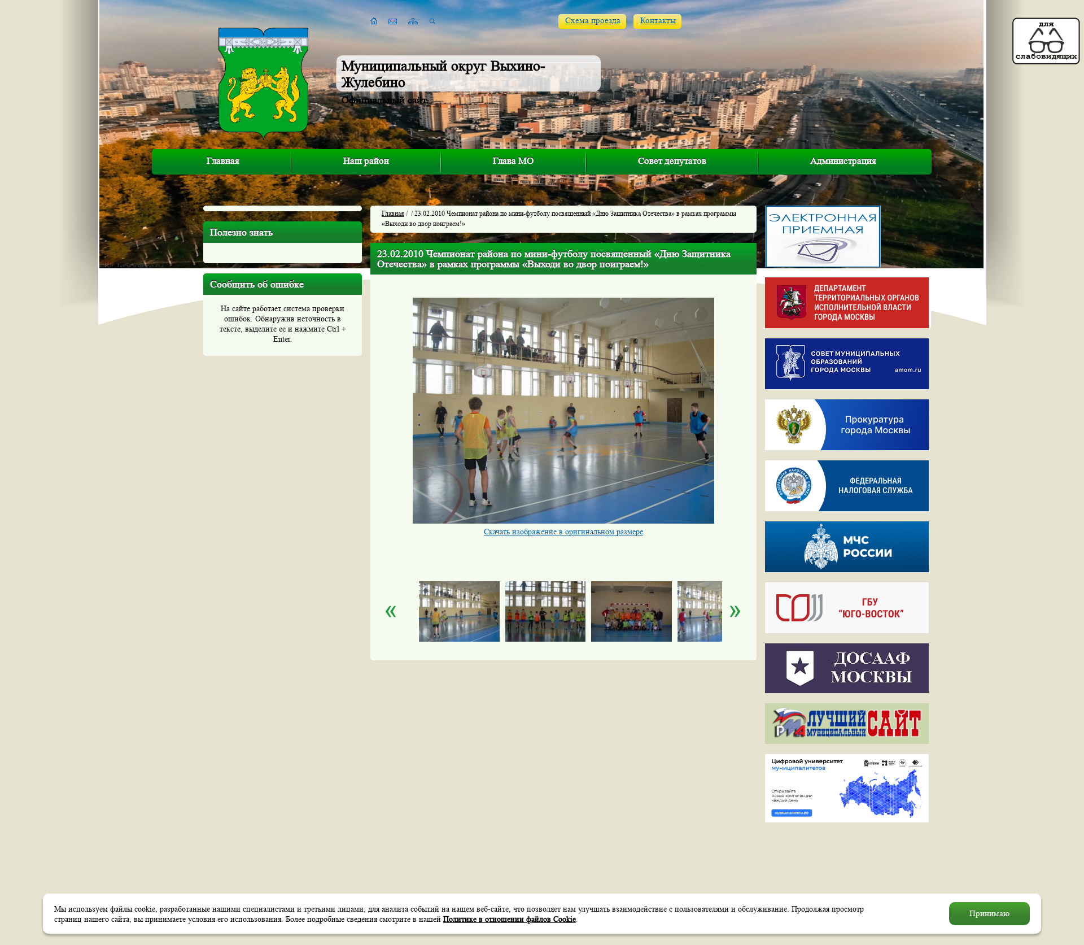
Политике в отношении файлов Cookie (509, 919)
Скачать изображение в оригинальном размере (563, 531)
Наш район (366, 160)
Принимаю (989, 913)
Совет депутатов (672, 160)
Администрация (843, 160)
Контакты (658, 20)
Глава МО (513, 160)
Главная (223, 160)
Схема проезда (592, 20)
